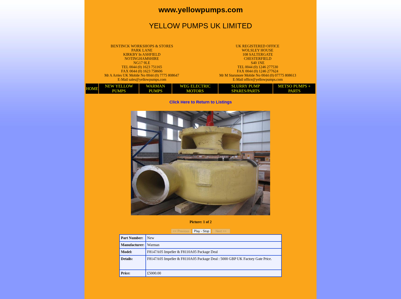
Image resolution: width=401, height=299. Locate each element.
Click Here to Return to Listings (200, 102)
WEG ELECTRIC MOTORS (195, 88)
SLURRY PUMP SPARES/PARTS (245, 88)
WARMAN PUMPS (155, 88)
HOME (92, 88)
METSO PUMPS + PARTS (294, 88)
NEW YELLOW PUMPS (119, 88)
